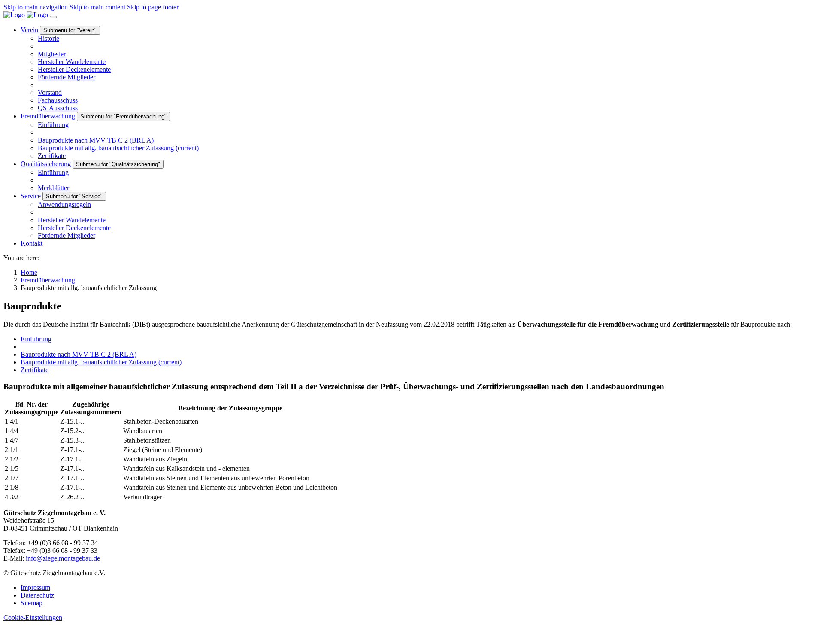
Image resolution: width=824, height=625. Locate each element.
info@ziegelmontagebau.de (63, 558)
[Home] (26, 14)
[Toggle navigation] (53, 17)
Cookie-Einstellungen (32, 617)
